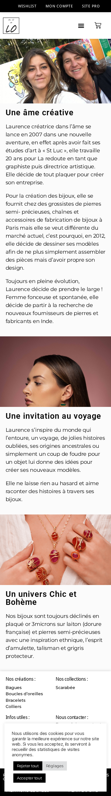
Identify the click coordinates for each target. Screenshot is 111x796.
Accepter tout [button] (29, 778)
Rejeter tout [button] (28, 765)
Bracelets (15, 700)
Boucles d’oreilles (24, 693)
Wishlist (27, 6)
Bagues (14, 687)
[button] (81, 26)
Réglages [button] (54, 765)
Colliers (13, 706)
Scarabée (65, 687)
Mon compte (59, 6)
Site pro (91, 6)
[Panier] (97, 25)
